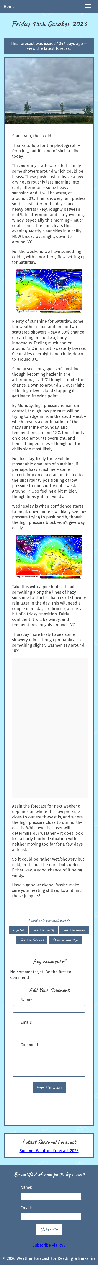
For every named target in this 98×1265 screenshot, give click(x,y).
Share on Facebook (32, 940)
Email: (26, 1022)
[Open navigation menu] (88, 6)
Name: (26, 999)
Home (9, 6)
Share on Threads (74, 930)
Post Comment (49, 1087)
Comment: (30, 1044)
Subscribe (49, 1229)
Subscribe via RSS (49, 1245)
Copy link (18, 930)
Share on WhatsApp (65, 940)
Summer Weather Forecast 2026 (49, 1150)
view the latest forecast (49, 48)
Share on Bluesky (43, 930)
